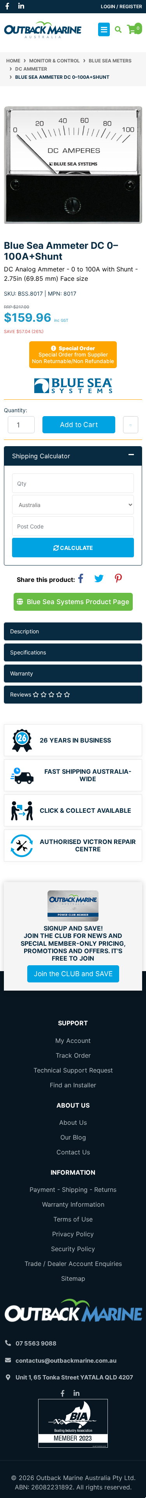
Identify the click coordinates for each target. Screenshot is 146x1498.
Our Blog (73, 1137)
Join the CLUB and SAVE (73, 974)
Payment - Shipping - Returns (73, 1189)
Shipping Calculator (41, 456)
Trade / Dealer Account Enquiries (73, 1264)
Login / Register (121, 6)
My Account (73, 1040)
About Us (73, 1122)
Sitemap (73, 1278)
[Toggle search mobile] (116, 29)
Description (24, 631)
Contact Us (73, 1152)
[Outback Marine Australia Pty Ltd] (42, 29)
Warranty (21, 673)
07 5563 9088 (36, 1343)
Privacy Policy (73, 1234)
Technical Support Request (73, 1070)
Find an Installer (73, 1085)
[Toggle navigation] (104, 29)
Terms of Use (73, 1219)
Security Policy (73, 1249)
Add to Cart (79, 424)
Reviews (21, 694)
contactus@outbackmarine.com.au (66, 1360)
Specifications (28, 652)
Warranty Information (73, 1204)
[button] (130, 424)
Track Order (73, 1055)
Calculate (76, 547)
